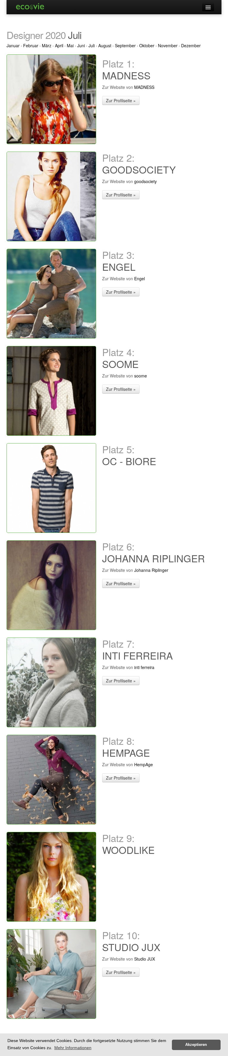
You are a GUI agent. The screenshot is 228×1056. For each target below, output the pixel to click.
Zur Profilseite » (121, 100)
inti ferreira (144, 667)
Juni (81, 45)
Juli (91, 45)
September (125, 45)
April (59, 45)
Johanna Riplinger (151, 570)
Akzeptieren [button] (196, 1045)
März (46, 45)
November (168, 45)
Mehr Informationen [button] (72, 1047)
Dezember (191, 45)
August (104, 45)
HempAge (143, 764)
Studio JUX (144, 959)
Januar (13, 45)
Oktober (146, 45)
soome (140, 376)
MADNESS (144, 87)
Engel (139, 278)
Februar (30, 45)
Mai (70, 45)
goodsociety (145, 181)
